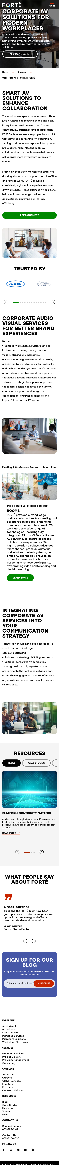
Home (5, 72)
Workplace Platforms (15, 1042)
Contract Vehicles (13, 1091)
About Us (7, 1075)
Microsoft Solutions (14, 1039)
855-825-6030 (10, 1138)
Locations (8, 1084)
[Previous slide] (6, 302)
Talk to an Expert (20, 54)
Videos (6, 1112)
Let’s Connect (29, 215)
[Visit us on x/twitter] (10, 1151)
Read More (9, 833)
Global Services (11, 1081)
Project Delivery (11, 1057)
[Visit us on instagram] (32, 1151)
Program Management (15, 1060)
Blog (5, 1102)
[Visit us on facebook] (3, 1151)
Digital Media (10, 1033)
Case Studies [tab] (36, 763)
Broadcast (8, 1030)
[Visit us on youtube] (25, 1151)
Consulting (8, 1063)
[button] (16, 302)
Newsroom (8, 1108)
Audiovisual (9, 1026)
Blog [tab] (11, 763)
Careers (7, 1078)
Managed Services (13, 1036)
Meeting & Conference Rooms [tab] (20, 467)
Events (6, 1115)
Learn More (20, 578)
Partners (7, 1087)
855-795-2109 (10, 1129)
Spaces (22, 72)
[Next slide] (53, 302)
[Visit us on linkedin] (18, 1151)
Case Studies (10, 1105)
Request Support (12, 1126)
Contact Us (9, 1135)
